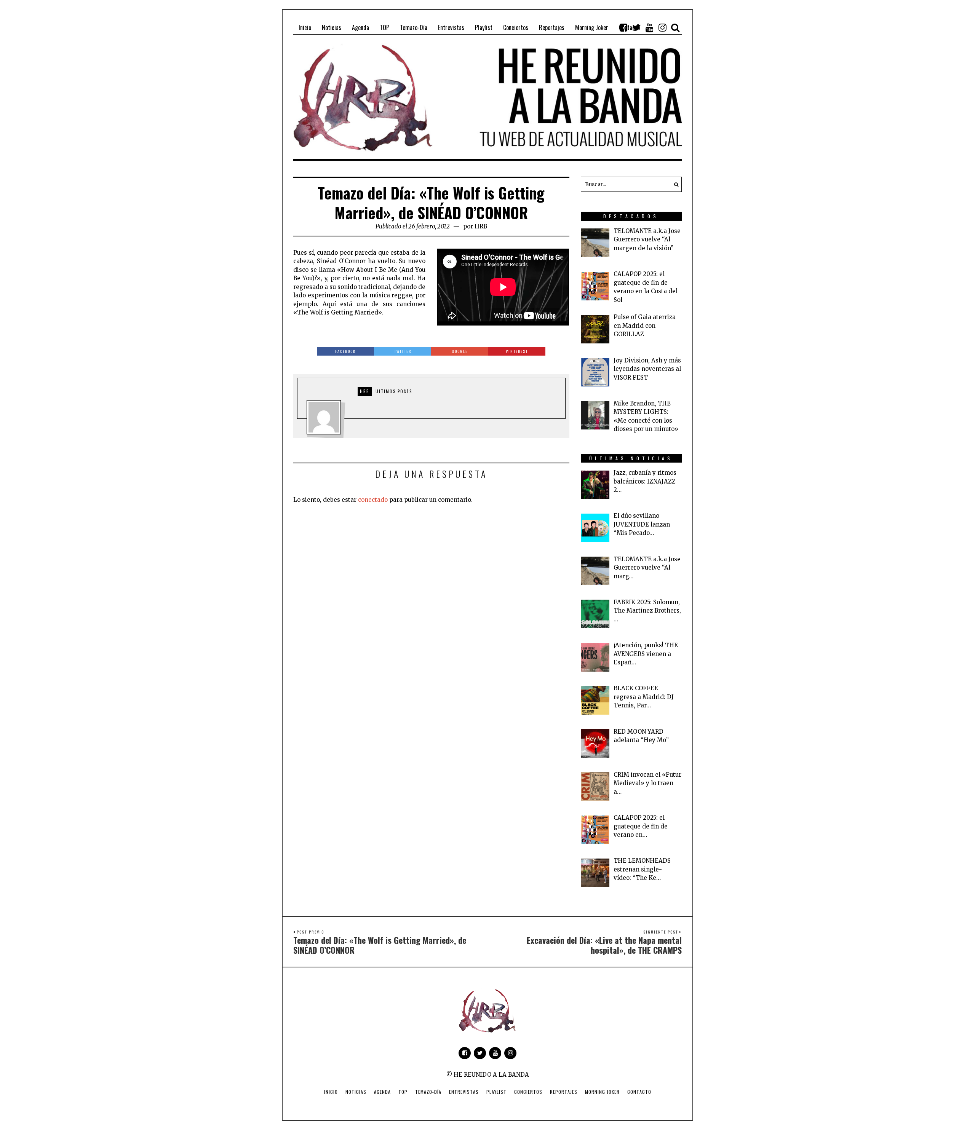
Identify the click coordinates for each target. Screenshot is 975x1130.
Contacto (639, 1092)
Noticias (355, 1092)
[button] (674, 184)
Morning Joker (602, 1092)
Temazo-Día (428, 1092)
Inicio (331, 1092)
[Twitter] (636, 27)
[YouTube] (649, 27)
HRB (481, 226)
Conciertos (528, 1092)
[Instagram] (662, 27)
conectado (373, 499)
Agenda (382, 1092)
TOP (403, 1092)
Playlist (496, 1092)
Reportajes (563, 1092)
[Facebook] (623, 27)
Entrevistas (464, 1092)
